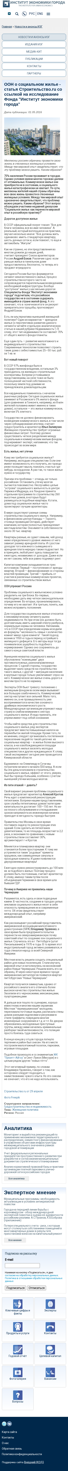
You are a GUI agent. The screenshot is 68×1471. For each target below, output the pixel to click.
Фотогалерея (17, 1378)
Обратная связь (12, 1448)
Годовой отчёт (18, 1356)
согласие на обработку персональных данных (31, 1275)
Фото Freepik (12, 1097)
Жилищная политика (25, 1109)
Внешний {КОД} (34, 1462)
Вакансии (50, 1378)
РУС (32, 14)
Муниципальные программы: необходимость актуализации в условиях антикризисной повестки (32, 1201)
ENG (40, 14)
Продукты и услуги (17, 1333)
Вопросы (17, 1401)
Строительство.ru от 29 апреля (23, 1091)
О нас (5, 1443)
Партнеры (34, 73)
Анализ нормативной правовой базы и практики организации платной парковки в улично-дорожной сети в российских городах (33, 1169)
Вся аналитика (16, 1178)
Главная (7, 26)
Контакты (34, 66)
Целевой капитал (50, 1356)
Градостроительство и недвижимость (28, 1106)
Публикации (34, 58)
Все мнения (15, 1240)
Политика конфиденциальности (22, 1454)
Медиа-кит (34, 51)
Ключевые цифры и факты (17, 1312)
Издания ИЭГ (34, 44)
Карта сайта (9, 1431)
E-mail (9, 1259)
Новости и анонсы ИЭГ (28, 26)
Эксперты (50, 1310)
